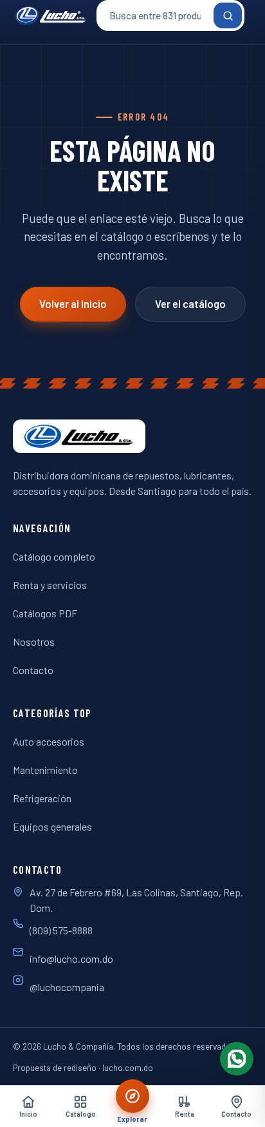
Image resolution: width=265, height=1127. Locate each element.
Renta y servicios (50, 585)
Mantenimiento (45, 770)
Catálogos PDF (45, 613)
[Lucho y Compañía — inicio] (51, 15)
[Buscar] (228, 15)
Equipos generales (52, 826)
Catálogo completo (54, 556)
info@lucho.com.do (71, 958)
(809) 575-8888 (61, 930)
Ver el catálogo (190, 304)
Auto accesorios (48, 741)
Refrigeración (42, 798)
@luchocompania (67, 987)
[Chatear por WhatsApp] (236, 1058)
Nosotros (34, 641)
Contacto (33, 670)
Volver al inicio (73, 304)
